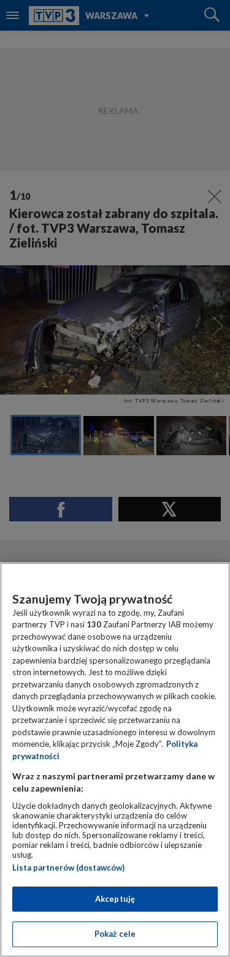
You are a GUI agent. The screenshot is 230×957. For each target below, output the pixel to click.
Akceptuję (115, 899)
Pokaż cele (115, 934)
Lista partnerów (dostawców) (68, 867)
